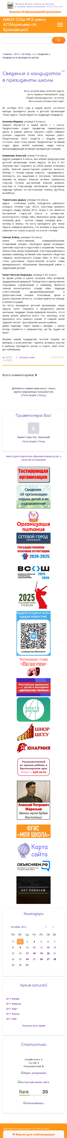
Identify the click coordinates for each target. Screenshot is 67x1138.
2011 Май (11, 1018)
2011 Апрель (13, 1013)
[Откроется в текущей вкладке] (35, 13)
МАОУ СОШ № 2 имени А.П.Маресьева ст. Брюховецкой (24, 25)
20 (48, 953)
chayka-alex (27, 357)
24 (27, 959)
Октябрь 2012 (18, 926)
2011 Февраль (13, 1003)
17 (27, 953)
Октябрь (26, 54)
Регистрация (29, 395)
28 (54, 959)
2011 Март (12, 1008)
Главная (7, 54)
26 (41, 959)
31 (27, 964)
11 (34, 947)
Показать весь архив (33, 1025)
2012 (16, 54)
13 (48, 947)
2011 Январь (13, 998)
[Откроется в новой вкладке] (33, 543)
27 (48, 959)
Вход (42, 395)
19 (41, 953)
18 (34, 953)
